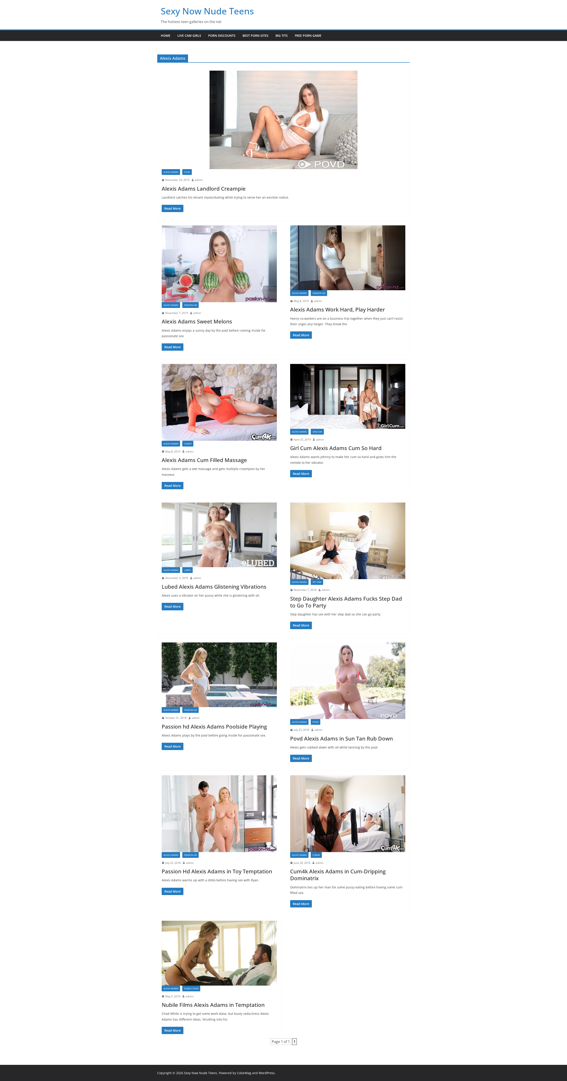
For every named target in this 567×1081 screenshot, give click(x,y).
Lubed (187, 570)
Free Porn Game (308, 35)
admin (199, 180)
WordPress (267, 1073)
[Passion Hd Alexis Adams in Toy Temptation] (219, 813)
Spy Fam (317, 582)
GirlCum (317, 431)
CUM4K (188, 443)
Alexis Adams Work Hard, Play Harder (337, 309)
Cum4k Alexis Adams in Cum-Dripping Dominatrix (338, 875)
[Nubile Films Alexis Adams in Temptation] (219, 953)
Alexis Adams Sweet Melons (197, 321)
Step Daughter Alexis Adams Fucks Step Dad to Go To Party (346, 602)
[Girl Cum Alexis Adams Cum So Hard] (347, 396)
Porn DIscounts (221, 35)
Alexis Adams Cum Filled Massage (204, 460)
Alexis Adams (170, 172)
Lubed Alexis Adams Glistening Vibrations (214, 586)
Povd (187, 172)
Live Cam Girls (189, 35)
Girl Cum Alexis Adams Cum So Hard (336, 448)
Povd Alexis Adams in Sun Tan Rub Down (341, 738)
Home (165, 35)
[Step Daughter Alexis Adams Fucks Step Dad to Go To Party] (347, 541)
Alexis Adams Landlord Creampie (204, 188)
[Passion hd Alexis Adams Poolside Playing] (219, 674)
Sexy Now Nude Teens (207, 11)
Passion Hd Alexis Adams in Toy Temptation (217, 871)
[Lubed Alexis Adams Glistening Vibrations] (219, 535)
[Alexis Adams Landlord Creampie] (283, 120)
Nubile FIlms (191, 988)
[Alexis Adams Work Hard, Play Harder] (347, 257)
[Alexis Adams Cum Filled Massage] (219, 402)
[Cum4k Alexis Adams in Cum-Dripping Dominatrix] (347, 813)
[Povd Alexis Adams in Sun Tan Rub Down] (347, 680)
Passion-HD (190, 305)
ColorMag (244, 1073)
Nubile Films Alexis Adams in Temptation (213, 1004)
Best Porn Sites (255, 35)
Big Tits (282, 35)
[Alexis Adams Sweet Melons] (219, 263)
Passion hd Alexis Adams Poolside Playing (214, 726)
